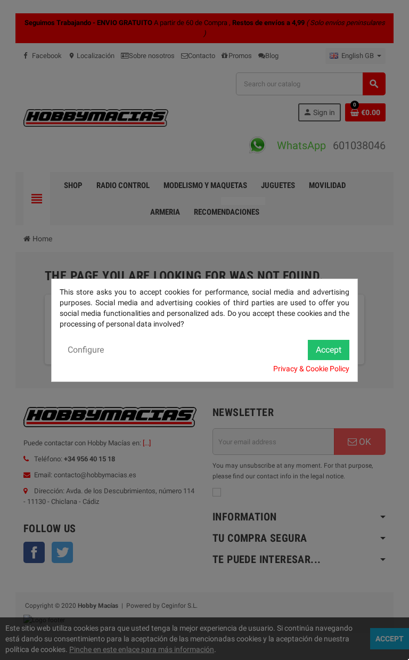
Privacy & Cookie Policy (311, 368)
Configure (86, 350)
